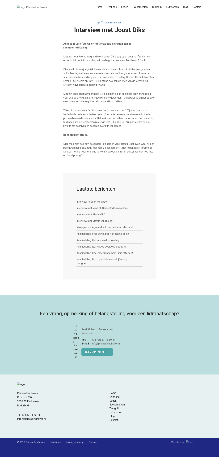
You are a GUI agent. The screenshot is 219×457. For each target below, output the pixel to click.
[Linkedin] (19, 428)
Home (99, 7)
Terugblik (157, 7)
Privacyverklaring (75, 442)
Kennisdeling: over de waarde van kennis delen (102, 233)
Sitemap (93, 442)
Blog (186, 7)
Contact (197, 7)
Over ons (112, 7)
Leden (124, 7)
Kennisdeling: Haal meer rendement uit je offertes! (104, 253)
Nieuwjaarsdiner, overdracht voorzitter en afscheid (104, 227)
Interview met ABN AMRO (90, 214)
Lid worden (172, 7)
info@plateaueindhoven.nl (106, 343)
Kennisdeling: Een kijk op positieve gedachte (101, 246)
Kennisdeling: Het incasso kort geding (97, 240)
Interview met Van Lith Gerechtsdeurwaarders (102, 208)
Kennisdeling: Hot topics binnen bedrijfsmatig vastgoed (101, 261)
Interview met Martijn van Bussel (94, 220)
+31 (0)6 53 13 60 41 (103, 339)
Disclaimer (55, 442)
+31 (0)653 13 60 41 (28, 414)
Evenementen (140, 7)
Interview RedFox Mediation (92, 201)
